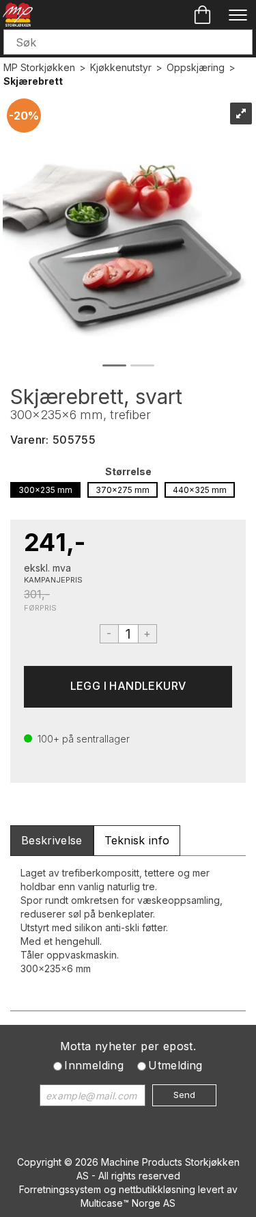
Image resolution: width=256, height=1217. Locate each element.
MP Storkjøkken (39, 67)
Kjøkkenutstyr (121, 67)
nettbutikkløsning (157, 1189)
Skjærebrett (33, 81)
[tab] (52, 840)
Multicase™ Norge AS (128, 1203)
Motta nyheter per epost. (128, 1046)
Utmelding (175, 1065)
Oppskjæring (196, 67)
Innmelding (94, 1065)
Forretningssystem (60, 1189)
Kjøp (128, 687)
